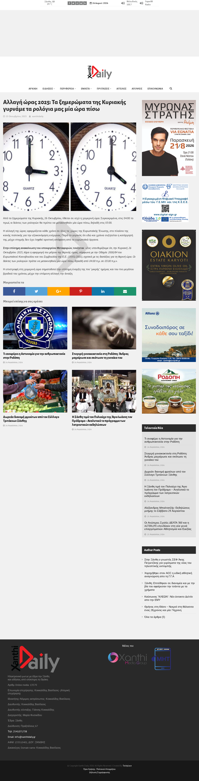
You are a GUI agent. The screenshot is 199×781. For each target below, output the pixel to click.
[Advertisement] (99, 33)
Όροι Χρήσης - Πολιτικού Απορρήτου (99, 769)
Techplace (127, 765)
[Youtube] (81, 3)
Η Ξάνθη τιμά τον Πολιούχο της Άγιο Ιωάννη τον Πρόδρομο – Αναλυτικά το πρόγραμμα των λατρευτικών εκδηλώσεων (102, 420)
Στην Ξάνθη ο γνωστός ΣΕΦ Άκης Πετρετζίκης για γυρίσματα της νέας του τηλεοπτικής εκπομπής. (167, 563)
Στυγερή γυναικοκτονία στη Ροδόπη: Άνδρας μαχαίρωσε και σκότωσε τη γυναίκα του (165, 457)
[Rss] (85, 3)
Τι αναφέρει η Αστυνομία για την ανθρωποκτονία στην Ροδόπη (163, 440)
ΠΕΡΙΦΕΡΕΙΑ (67, 88)
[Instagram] (77, 3)
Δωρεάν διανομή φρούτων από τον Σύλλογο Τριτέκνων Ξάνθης (165, 473)
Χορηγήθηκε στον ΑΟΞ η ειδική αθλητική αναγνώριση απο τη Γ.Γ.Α (168, 574)
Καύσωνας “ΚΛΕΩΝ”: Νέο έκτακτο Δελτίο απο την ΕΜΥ (168, 598)
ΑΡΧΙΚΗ (33, 88)
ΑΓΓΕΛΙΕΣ (121, 88)
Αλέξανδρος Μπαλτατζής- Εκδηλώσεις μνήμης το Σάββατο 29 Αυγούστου (167, 509)
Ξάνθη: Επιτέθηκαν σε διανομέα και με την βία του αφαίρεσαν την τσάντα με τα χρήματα (169, 586)
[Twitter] (73, 3)
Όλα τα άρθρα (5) (154, 617)
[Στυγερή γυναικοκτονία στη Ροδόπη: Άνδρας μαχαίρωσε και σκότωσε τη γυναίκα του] (104, 329)
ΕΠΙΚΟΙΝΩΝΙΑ (155, 88)
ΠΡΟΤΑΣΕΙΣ (103, 88)
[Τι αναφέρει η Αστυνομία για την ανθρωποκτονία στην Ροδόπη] (35, 329)
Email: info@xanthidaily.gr (21, 736)
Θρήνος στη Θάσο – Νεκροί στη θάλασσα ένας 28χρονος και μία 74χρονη (169, 608)
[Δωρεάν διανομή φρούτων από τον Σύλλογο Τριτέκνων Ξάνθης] (35, 392)
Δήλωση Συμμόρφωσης (99, 772)
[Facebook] (69, 3)
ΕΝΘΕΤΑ (85, 88)
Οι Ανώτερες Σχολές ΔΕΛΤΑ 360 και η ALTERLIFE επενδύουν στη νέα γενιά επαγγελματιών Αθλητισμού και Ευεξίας (167, 526)
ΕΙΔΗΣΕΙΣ (48, 88)
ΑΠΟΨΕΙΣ (137, 88)
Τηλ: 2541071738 (17, 731)
